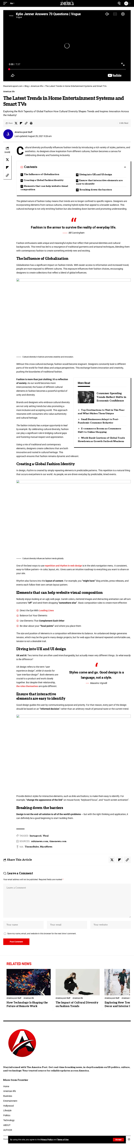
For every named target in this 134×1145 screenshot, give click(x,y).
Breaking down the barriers (95, 189)
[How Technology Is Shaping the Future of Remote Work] (29, 982)
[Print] (31, 123)
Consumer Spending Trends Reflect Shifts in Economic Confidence (111, 397)
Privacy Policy (47, 1139)
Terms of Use (62, 1139)
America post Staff (23, 132)
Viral (46, 835)
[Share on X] (16, 123)
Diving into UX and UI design (95, 174)
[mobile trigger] (6, 3)
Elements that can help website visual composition (44, 188)
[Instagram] (129, 1139)
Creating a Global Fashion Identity (43, 180)
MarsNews (46, 846)
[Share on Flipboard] (21, 123)
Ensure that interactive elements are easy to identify (99, 182)
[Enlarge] (126, 282)
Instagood (36, 835)
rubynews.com (39, 841)
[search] (119, 3)
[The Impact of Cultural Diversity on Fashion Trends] (78, 982)
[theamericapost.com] (67, 3)
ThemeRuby (32, 846)
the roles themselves (27, 686)
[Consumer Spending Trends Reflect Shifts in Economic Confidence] (86, 397)
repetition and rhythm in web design (63, 565)
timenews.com (57, 841)
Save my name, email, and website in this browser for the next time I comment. (41, 933)
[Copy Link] (26, 123)
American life (9, 91)
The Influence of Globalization (41, 174)
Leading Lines (46, 610)
